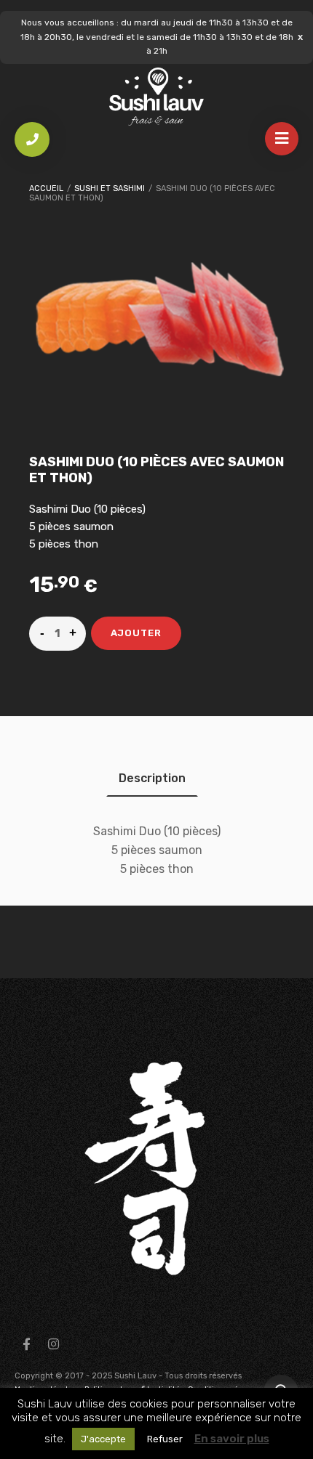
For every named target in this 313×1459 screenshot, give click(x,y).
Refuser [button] (165, 1439)
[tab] (152, 778)
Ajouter (136, 632)
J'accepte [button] (103, 1439)
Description (152, 778)
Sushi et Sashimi (109, 188)
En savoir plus (231, 1438)
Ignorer (300, 36)
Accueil (46, 188)
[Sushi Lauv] (156, 97)
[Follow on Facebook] (26, 1344)
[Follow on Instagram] (53, 1344)
